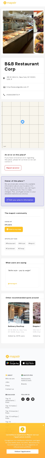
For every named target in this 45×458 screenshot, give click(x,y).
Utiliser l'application (22, 451)
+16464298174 (12, 95)
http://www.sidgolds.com (17, 87)
